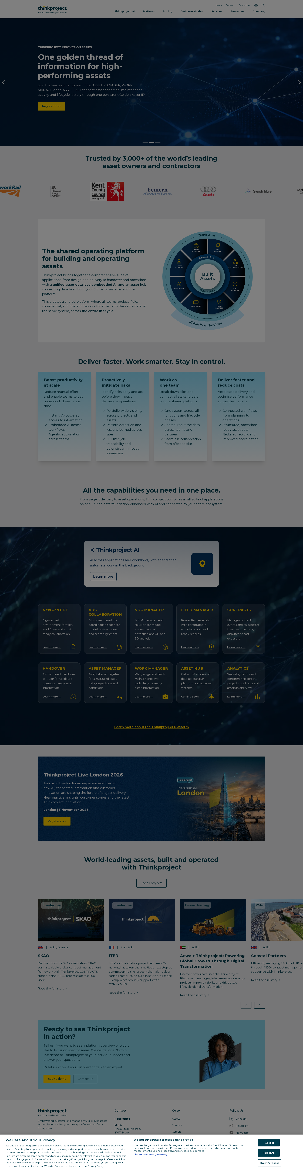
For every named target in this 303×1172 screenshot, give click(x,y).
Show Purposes (269, 1162)
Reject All (269, 1152)
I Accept (269, 1142)
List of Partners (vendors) (150, 1154)
